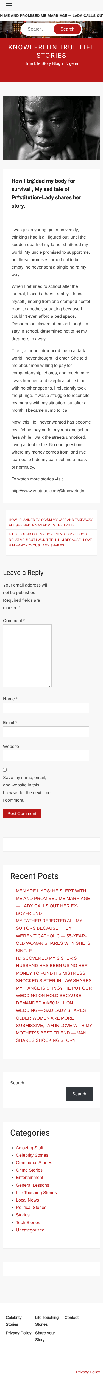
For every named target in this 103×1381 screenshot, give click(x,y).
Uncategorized (30, 1230)
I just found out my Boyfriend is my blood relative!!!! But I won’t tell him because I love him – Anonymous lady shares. (50, 539)
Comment (14, 620)
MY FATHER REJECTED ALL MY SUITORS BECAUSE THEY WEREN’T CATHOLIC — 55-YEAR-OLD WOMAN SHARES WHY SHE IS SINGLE (53, 935)
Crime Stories (29, 1170)
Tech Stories (28, 1222)
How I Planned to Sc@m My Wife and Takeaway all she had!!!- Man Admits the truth (51, 522)
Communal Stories (34, 1162)
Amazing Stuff (29, 1147)
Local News (27, 1200)
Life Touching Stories (36, 1192)
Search (17, 1083)
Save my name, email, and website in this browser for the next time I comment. (27, 788)
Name (10, 699)
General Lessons (32, 1185)
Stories (23, 1214)
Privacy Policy (19, 1332)
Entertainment (29, 1177)
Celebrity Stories (32, 1155)
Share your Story (45, 1336)
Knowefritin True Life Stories (51, 51)
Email (10, 722)
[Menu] (8, 5)
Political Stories (31, 1207)
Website (11, 746)
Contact (72, 1317)
